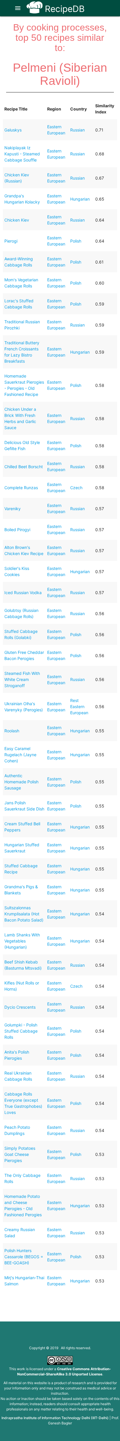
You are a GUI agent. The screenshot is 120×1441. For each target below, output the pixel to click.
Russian (77, 129)
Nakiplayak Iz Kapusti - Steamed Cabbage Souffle (22, 153)
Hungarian (80, 198)
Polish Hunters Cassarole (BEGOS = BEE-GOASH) (23, 1256)
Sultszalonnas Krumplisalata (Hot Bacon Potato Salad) (23, 913)
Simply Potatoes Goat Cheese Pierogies (19, 1154)
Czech (76, 487)
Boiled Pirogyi (17, 529)
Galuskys (13, 129)
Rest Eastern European (79, 706)
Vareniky (12, 508)
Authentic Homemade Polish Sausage (21, 781)
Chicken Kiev (16, 219)
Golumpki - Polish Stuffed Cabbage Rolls (21, 1031)
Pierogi (10, 240)
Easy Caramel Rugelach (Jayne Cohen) (20, 754)
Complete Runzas (21, 487)
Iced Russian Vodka (23, 592)
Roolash (11, 730)
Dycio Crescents (20, 1007)
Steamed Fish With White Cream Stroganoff (22, 679)
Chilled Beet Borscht (23, 466)
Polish (75, 240)
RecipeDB (64, 8)
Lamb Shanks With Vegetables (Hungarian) (22, 940)
